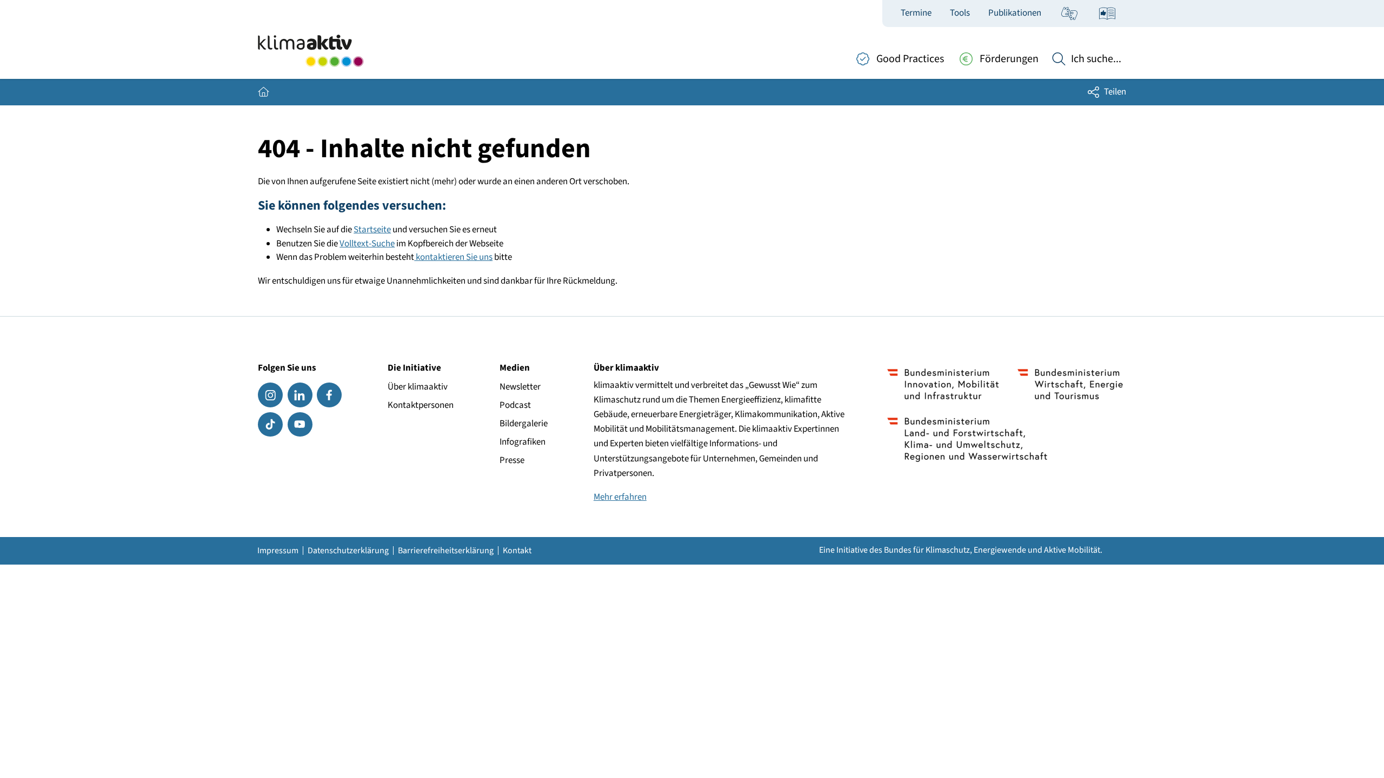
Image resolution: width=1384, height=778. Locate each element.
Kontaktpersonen (421, 405)
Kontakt (517, 550)
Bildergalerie (524, 423)
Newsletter (520, 386)
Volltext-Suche (367, 243)
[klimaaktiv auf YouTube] (300, 424)
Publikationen (1014, 12)
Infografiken (522, 441)
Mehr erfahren (620, 497)
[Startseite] (310, 51)
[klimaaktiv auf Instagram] (270, 395)
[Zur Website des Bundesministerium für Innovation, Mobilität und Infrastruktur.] (943, 384)
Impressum (277, 550)
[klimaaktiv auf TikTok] (270, 424)
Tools (960, 12)
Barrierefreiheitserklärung (446, 550)
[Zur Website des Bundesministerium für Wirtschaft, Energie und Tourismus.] (1070, 384)
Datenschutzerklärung (348, 550)
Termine (916, 12)
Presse (512, 460)
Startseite (372, 229)
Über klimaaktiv (418, 386)
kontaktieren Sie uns (453, 257)
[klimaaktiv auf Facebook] (329, 395)
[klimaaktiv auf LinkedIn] (300, 395)
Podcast (515, 405)
